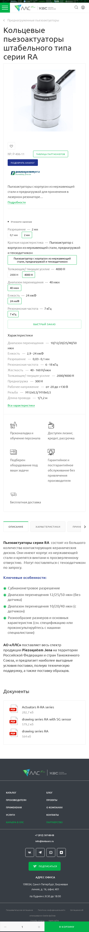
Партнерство (54, 822)
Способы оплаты (37, 920)
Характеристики (48, 526)
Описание (15, 526)
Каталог (11, 792)
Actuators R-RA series (38, 707)
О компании (54, 807)
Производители (16, 800)
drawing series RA (35, 731)
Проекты (51, 800)
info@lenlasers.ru (44, 841)
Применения (14, 807)
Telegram (40, 852)
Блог (49, 792)
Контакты (52, 815)
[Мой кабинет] (83, 7)
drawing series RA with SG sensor (46, 719)
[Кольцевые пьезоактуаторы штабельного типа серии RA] (44, 100)
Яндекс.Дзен (61, 852)
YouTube (50, 852)
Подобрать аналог (23, 162)
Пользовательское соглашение (19, 909)
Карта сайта (54, 920)
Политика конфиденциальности (51, 909)
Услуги (10, 815)
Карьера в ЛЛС (15, 822)
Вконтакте (29, 852)
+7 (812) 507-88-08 (44, 835)
